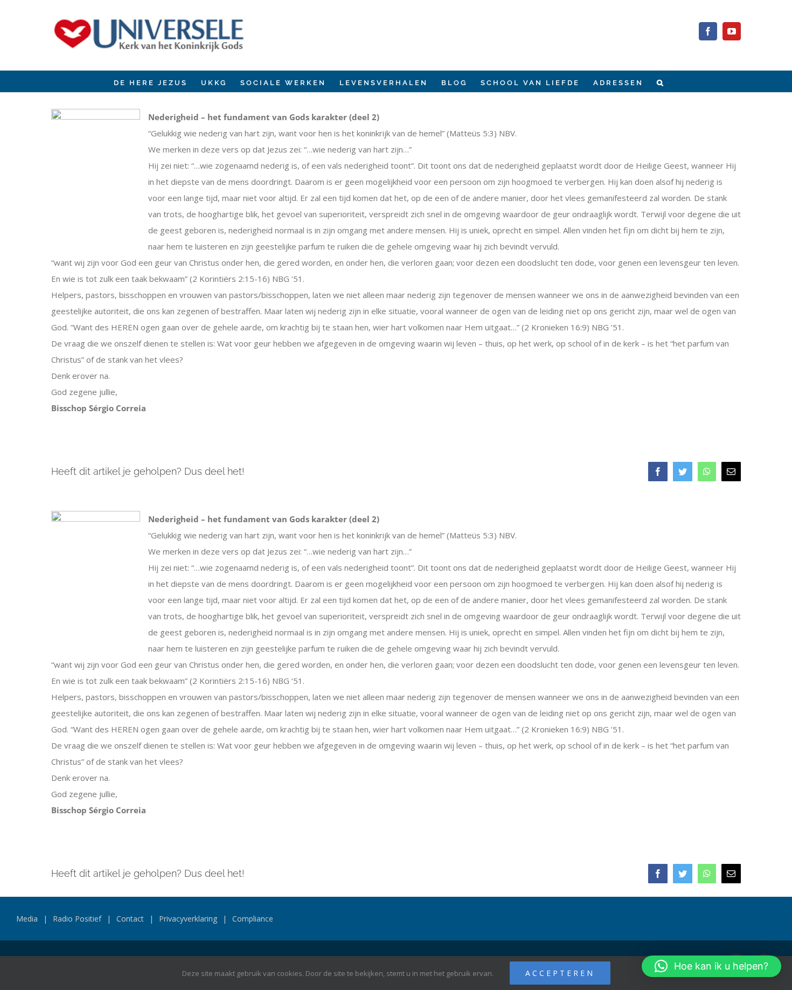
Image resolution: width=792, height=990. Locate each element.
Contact (130, 918)
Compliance (252, 918)
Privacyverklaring (188, 918)
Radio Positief (77, 918)
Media (27, 918)
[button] (661, 81)
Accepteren (560, 973)
